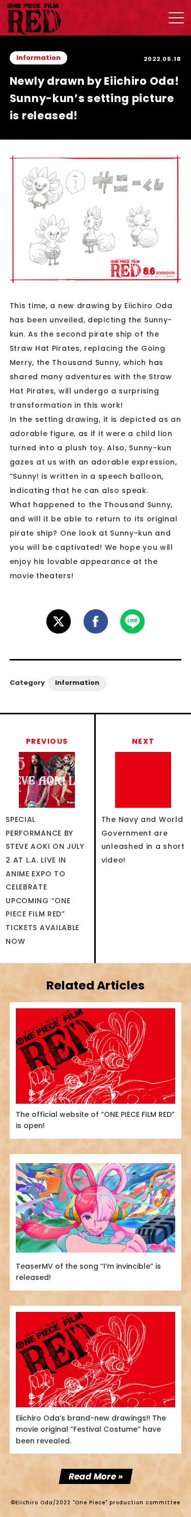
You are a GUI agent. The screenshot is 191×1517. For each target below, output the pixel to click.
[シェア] (96, 621)
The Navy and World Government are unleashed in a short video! (143, 800)
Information (38, 57)
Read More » (95, 1476)
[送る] (132, 621)
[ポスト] (58, 621)
